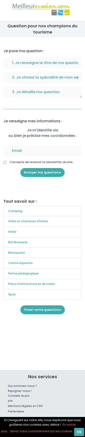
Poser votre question (42, 309)
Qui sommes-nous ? (22, 386)
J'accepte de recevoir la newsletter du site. (41, 162)
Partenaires (16, 411)
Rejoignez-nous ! (20, 391)
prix (10, 401)
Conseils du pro (19, 396)
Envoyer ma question (41, 172)
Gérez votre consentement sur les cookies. (41, 431)
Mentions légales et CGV (25, 406)
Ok (79, 431)
